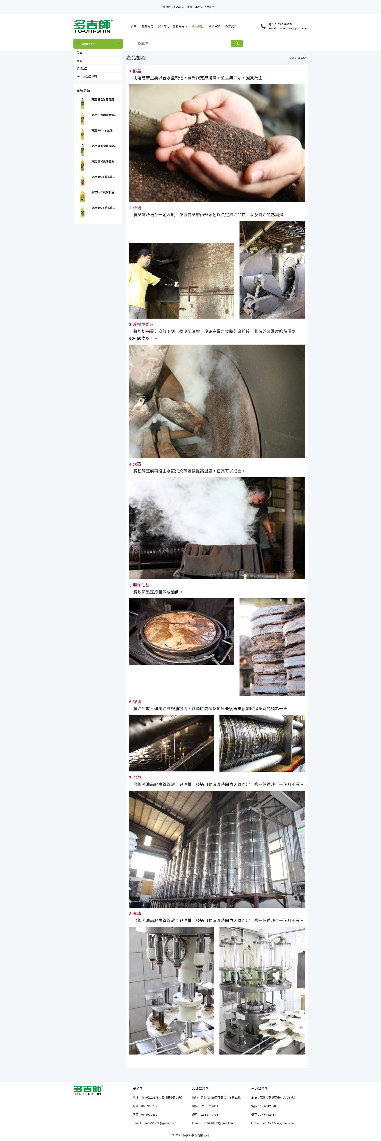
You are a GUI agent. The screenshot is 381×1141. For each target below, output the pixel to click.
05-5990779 (285, 24)
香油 (79, 52)
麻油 (79, 60)
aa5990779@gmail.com (293, 28)
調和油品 (82, 68)
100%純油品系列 (87, 76)
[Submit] (237, 43)
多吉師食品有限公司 (196, 1135)
